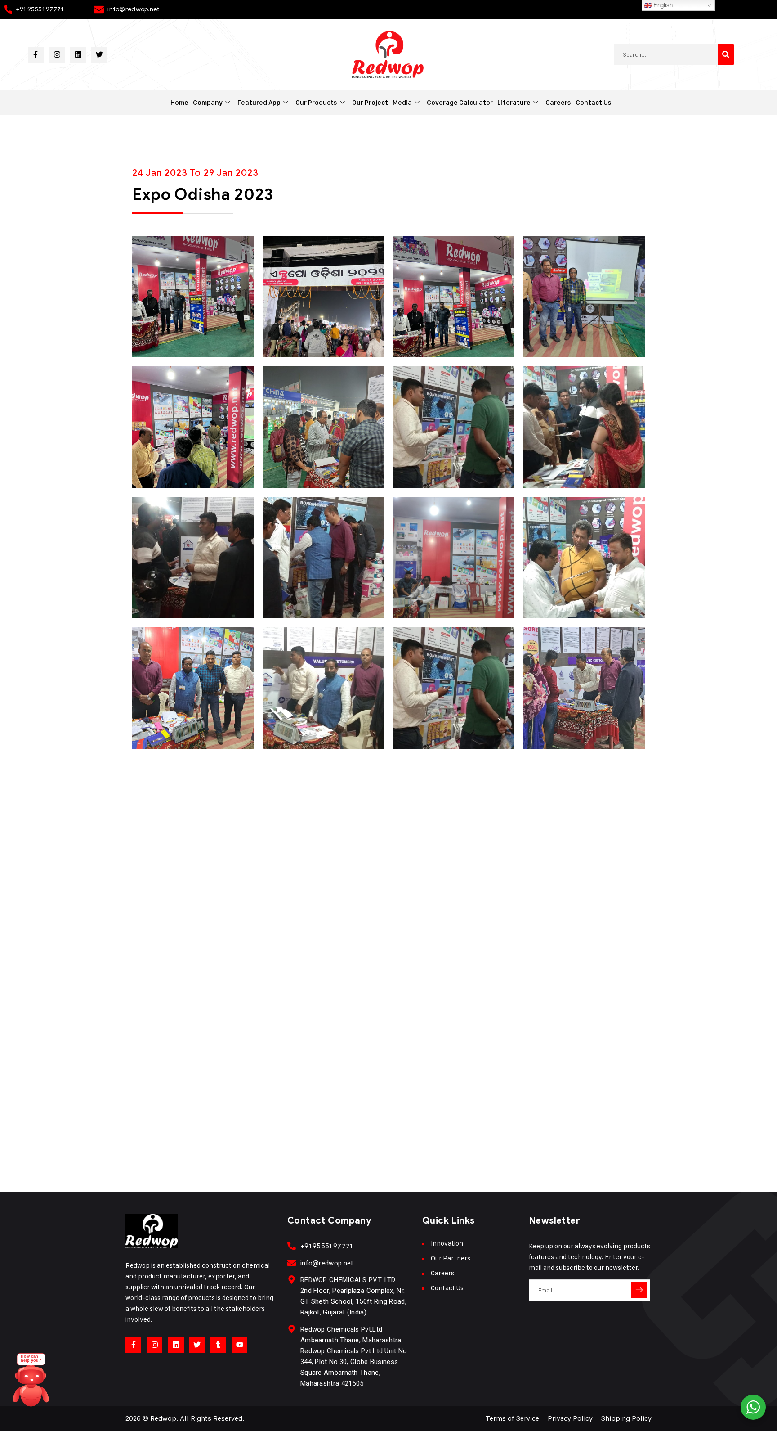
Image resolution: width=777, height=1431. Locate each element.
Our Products (316, 103)
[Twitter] (99, 55)
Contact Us (594, 103)
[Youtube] (239, 1345)
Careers (558, 103)
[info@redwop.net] (291, 1263)
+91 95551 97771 (39, 9)
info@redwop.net (133, 9)
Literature (514, 103)
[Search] (726, 54)
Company (208, 103)
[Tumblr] (218, 1345)
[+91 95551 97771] (291, 1246)
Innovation (447, 1243)
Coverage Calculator (460, 103)
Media (402, 103)
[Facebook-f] (36, 55)
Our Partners (450, 1258)
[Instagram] (57, 55)
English (662, 5)
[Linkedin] (78, 55)
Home (179, 103)
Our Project (370, 103)
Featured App (259, 103)
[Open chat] (31, 1384)
